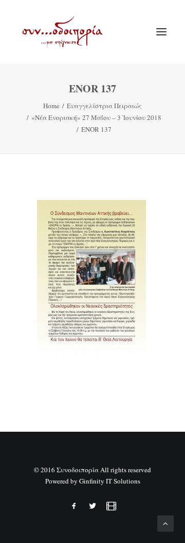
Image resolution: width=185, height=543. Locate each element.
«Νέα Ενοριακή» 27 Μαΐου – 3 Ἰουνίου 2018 (96, 117)
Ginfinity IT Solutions (109, 481)
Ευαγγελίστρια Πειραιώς (104, 105)
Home (51, 105)
